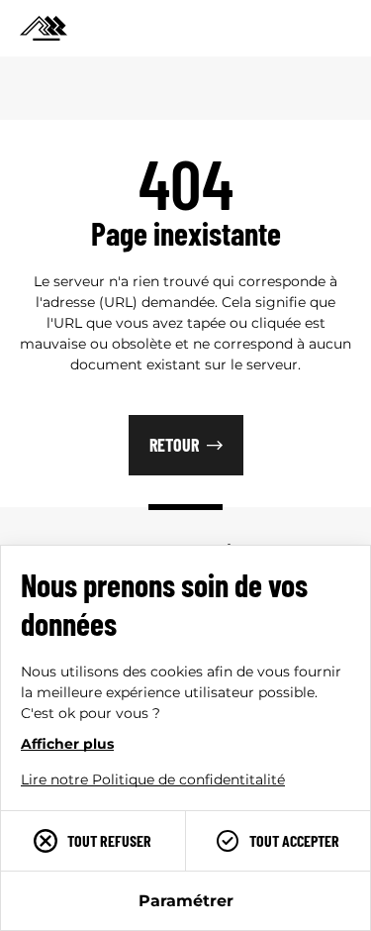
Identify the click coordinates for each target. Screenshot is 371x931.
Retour (174, 445)
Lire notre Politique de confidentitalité (153, 779)
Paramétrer (186, 900)
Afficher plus (67, 744)
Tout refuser (109, 840)
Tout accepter (294, 840)
